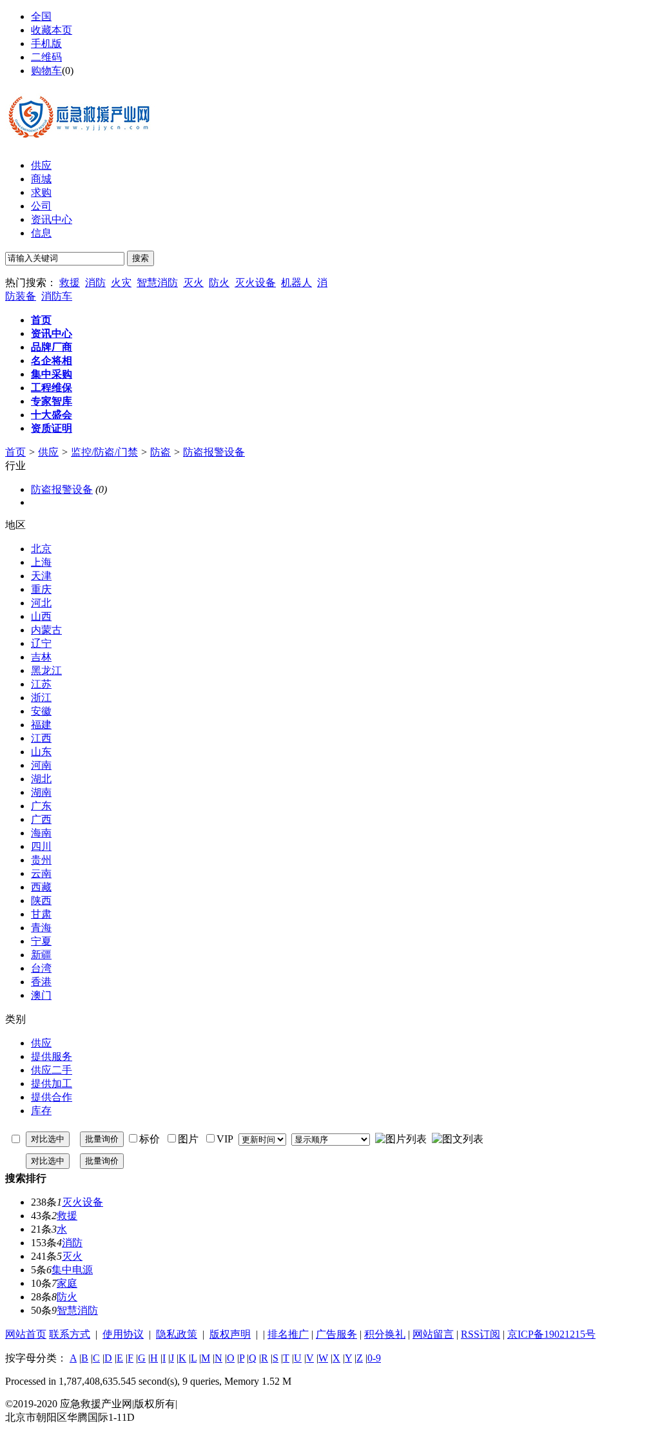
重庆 (41, 589)
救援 (69, 282)
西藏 (41, 886)
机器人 (296, 282)
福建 (41, 724)
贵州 (41, 859)
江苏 (41, 684)
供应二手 (51, 1069)
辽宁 (41, 643)
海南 (41, 832)
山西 (41, 616)
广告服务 (336, 1334)
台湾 (41, 968)
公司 (41, 205)
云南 (41, 873)
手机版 (46, 43)
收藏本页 (51, 29)
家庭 (67, 1283)
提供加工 (51, 1083)
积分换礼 (384, 1334)
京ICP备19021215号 (551, 1334)
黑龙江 (46, 670)
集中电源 (72, 1269)
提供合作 (51, 1097)
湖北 (41, 778)
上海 (41, 562)
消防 (95, 282)
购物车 (46, 70)
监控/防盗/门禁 (104, 452)
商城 (41, 178)
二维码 (46, 57)
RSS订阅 (480, 1334)
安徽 (41, 711)
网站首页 (25, 1334)
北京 (41, 548)
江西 (41, 738)
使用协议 (123, 1334)
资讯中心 (51, 219)
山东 (41, 751)
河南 (41, 765)
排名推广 (288, 1334)
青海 (41, 927)
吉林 (41, 656)
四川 (41, 846)
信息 (41, 232)
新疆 (41, 954)
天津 (41, 575)
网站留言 (433, 1334)
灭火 (193, 282)
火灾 (121, 282)
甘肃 (41, 914)
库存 (41, 1110)
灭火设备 (255, 282)
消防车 (56, 296)
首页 (15, 452)
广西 (41, 819)
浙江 (41, 697)
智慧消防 (157, 282)
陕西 (41, 900)
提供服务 (51, 1056)
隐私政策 (176, 1334)
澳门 (41, 995)
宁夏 (41, 941)
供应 (41, 165)
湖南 (41, 792)
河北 (41, 602)
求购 (41, 192)
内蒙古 (46, 629)
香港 (41, 981)
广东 (41, 805)
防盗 (160, 452)
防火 (219, 282)
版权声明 (230, 1334)
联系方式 (69, 1334)
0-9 (374, 1358)
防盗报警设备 (214, 452)
